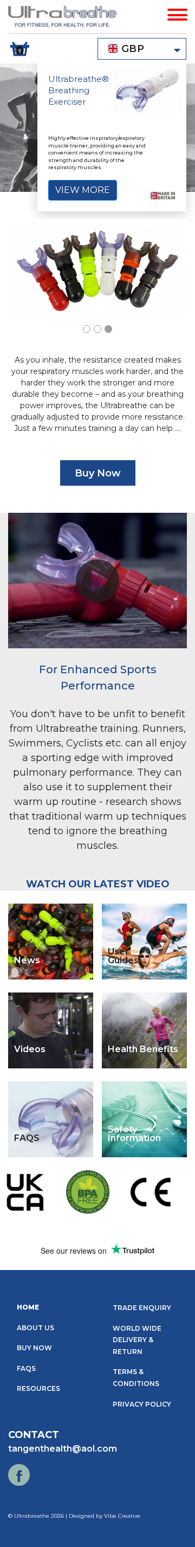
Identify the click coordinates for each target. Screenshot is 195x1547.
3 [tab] (110, 331)
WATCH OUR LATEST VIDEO (98, 884)
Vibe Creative (122, 1515)
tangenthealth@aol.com (62, 1448)
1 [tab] (88, 331)
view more (82, 190)
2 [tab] (99, 331)
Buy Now (98, 473)
